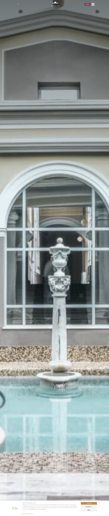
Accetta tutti (89, 503)
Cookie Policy (32, 509)
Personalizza (88, 506)
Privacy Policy (42, 509)
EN (93, 4)
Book (87, 4)
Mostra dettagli (28, 513)
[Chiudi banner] (99, 502)
